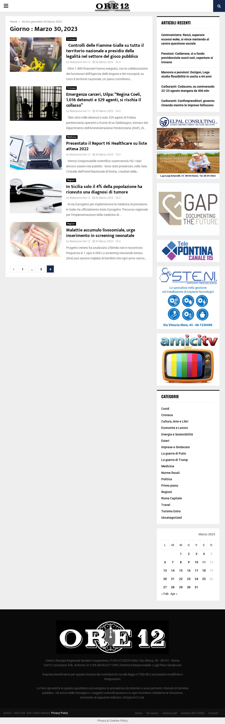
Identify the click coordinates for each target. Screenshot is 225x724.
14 (172, 570)
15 (181, 570)
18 (204, 570)
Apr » (174, 594)
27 (165, 587)
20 (165, 579)
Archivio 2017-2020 (192, 713)
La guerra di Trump (174, 460)
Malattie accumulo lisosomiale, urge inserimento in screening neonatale (100, 232)
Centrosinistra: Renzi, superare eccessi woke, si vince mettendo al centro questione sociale (185, 39)
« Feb (165, 594)
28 (172, 587)
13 (165, 570)
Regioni (71, 180)
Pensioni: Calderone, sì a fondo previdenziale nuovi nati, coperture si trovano (187, 58)
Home (138, 713)
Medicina (71, 137)
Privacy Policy (59, 713)
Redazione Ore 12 (80, 62)
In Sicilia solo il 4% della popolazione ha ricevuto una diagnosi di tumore (104, 189)
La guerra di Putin (173, 453)
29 (181, 587)
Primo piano (169, 485)
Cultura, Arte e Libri (174, 421)
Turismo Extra (171, 511)
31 (196, 587)
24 (196, 579)
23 (189, 579)
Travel (165, 505)
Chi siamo (152, 713)
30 (189, 587)
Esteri (165, 440)
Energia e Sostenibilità (177, 434)
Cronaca (71, 39)
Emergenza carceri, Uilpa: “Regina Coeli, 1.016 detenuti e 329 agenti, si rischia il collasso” (103, 100)
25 (204, 579)
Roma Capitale (171, 498)
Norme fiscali (170, 473)
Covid (165, 408)
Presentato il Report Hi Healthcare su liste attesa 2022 (106, 146)
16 (189, 570)
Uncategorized (171, 517)
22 (181, 579)
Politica (166, 479)
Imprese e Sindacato (175, 447)
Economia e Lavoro (174, 428)
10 (196, 562)
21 (172, 579)
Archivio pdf (170, 713)
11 (204, 562)
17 (196, 570)
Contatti (213, 713)
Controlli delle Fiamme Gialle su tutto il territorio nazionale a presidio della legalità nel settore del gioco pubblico (105, 51)
